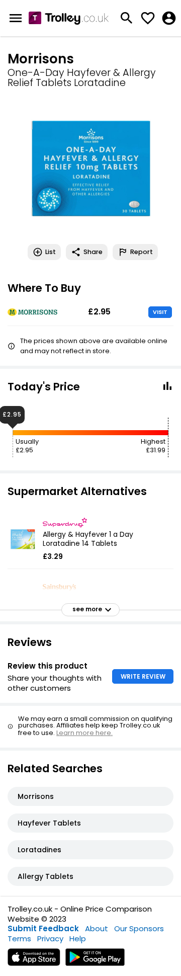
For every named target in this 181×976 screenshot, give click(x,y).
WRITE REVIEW (143, 676)
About (96, 928)
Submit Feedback (43, 928)
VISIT (160, 312)
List (50, 252)
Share (93, 252)
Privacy (50, 938)
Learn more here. (84, 733)
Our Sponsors (139, 928)
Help (77, 938)
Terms (19, 938)
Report (141, 252)
